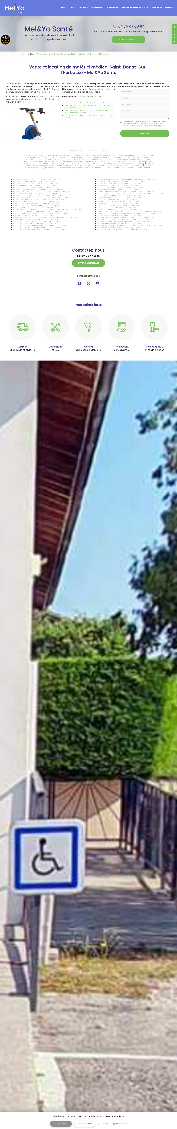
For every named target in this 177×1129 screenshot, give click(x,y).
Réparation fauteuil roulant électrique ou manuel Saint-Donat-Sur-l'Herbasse (127, 213)
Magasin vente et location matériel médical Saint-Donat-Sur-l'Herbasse (125, 191)
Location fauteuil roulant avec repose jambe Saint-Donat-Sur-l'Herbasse (126, 179)
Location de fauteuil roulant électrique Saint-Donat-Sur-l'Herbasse (39, 225)
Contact (169, 7)
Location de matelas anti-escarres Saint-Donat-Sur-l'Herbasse (38, 227)
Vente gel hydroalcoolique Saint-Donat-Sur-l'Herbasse (119, 227)
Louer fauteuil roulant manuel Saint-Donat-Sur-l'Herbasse (120, 187)
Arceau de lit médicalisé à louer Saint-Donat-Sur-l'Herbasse (37, 201)
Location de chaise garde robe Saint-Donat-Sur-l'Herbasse (36, 221)
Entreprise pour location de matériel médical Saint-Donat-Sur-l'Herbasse (42, 213)
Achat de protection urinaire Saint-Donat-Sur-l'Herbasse (35, 183)
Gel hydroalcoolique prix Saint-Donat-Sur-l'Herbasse (34, 215)
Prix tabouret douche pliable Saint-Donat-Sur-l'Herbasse (119, 209)
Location (83, 7)
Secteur (33, 54)
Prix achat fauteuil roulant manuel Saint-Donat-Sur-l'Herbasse (121, 197)
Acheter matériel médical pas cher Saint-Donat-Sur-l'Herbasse (38, 195)
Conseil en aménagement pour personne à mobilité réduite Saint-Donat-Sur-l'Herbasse (48, 209)
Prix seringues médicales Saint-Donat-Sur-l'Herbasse (118, 205)
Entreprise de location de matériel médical (82, 105)
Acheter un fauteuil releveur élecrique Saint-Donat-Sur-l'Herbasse (39, 199)
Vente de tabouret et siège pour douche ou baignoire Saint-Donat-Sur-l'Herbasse (130, 225)
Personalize (105, 1124)
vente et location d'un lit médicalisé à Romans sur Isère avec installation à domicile (111, 163)
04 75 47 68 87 (130, 26)
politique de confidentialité (153, 127)
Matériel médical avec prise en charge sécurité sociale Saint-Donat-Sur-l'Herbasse (130, 193)
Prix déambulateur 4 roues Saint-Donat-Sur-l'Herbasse (119, 201)
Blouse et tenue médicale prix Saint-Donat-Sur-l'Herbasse (36, 203)
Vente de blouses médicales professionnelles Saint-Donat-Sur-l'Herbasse (126, 217)
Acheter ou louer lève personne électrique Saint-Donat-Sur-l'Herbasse (41, 197)
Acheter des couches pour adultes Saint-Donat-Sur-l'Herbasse (38, 189)
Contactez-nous (128, 39)
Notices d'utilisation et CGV (134, 7)
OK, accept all (62, 1123)
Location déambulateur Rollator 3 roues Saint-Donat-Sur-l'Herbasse (40, 229)
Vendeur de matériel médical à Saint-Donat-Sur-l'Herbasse (88, 103)
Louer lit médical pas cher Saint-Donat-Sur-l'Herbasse (118, 189)
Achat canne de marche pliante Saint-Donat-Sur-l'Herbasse (37, 179)
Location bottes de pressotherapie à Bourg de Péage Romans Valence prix (54, 155)
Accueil (62, 7)
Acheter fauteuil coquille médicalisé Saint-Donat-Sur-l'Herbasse (38, 193)
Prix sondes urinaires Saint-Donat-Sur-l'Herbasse (116, 207)
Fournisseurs (111, 7)
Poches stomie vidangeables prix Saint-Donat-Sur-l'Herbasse (121, 195)
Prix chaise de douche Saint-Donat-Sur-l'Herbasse (117, 199)
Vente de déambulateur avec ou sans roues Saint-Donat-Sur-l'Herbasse (126, 221)
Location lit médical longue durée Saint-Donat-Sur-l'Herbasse (121, 181)
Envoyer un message (88, 263)
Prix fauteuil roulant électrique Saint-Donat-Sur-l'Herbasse (120, 203)
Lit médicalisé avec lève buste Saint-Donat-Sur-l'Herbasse (36, 219)
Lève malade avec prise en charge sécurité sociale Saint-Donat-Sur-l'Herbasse (45, 217)
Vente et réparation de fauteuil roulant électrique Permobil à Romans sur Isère (111, 165)
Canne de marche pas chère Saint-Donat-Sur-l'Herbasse (36, 207)
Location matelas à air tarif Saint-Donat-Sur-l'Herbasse (119, 183)
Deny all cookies (85, 1123)
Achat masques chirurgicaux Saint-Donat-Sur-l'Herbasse (35, 185)
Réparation (96, 7)
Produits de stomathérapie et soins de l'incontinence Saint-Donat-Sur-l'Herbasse (129, 211)
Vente (73, 7)
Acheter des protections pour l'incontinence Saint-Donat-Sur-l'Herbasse (41, 191)
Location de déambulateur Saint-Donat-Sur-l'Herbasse (35, 223)
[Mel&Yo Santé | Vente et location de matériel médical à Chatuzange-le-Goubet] (15, 8)
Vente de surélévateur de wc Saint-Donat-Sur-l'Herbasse (120, 223)
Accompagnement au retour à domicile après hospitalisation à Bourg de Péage (118, 159)
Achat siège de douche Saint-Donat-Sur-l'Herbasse (33, 187)
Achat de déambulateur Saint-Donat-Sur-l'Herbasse (34, 181)
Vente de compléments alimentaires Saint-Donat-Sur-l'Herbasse (123, 219)
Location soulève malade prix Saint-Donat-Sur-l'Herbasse (120, 185)
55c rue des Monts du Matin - (128, 31)
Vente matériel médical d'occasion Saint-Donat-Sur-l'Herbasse (122, 229)
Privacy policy (121, 1124)
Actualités (157, 7)
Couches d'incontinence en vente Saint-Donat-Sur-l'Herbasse (37, 211)
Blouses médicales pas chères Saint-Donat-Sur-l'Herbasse (36, 205)
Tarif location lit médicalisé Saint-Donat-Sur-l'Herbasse (119, 215)
